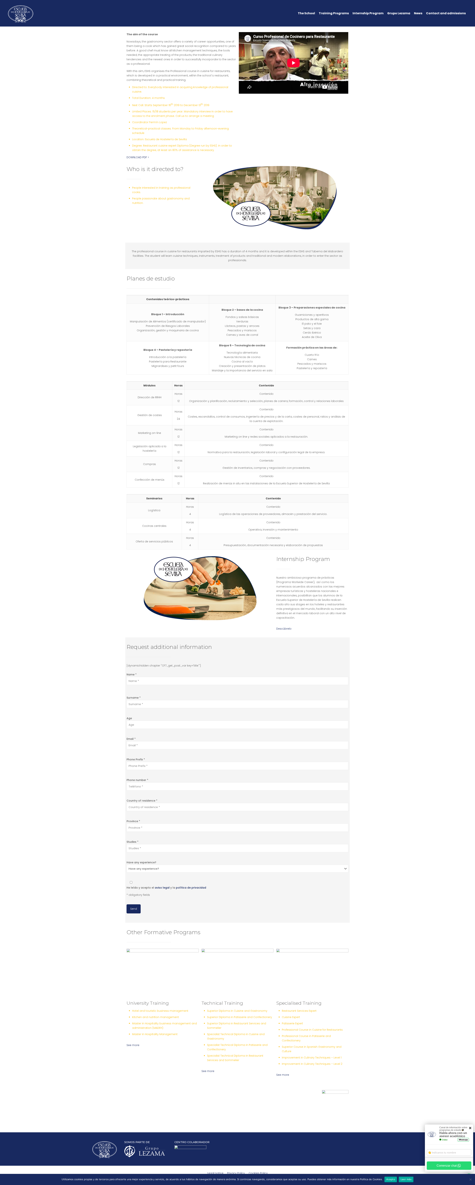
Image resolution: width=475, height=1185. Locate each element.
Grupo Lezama (398, 13)
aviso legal (162, 887)
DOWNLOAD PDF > (138, 157)
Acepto (390, 1179)
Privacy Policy (236, 1173)
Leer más (406, 1179)
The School (306, 13)
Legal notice (215, 1173)
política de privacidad (191, 887)
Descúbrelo (283, 629)
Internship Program (368, 13)
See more (133, 1045)
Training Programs (334, 13)
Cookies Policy (258, 1173)
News (418, 13)
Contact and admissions (446, 13)
